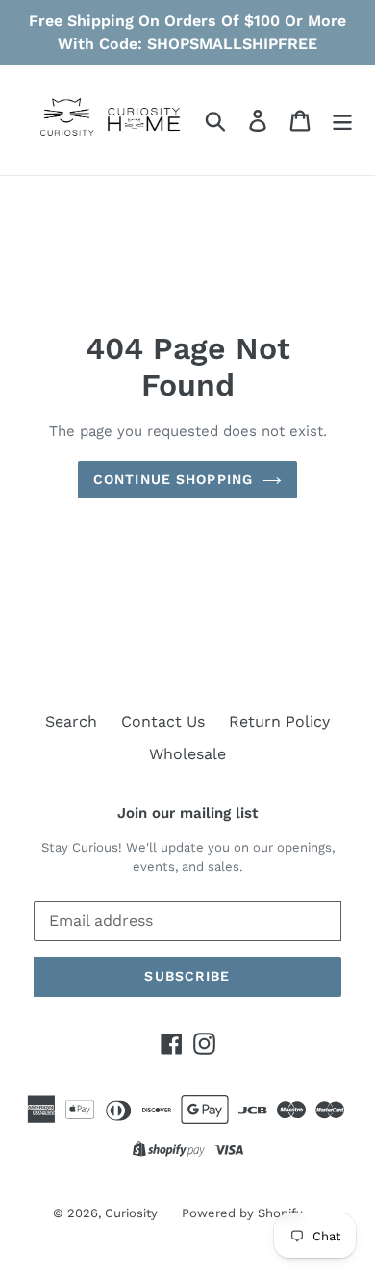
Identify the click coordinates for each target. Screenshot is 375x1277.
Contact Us (163, 721)
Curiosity (131, 1213)
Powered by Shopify (242, 1213)
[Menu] (342, 120)
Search (71, 721)
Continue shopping (173, 479)
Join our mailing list (187, 813)
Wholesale (187, 754)
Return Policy (279, 721)
